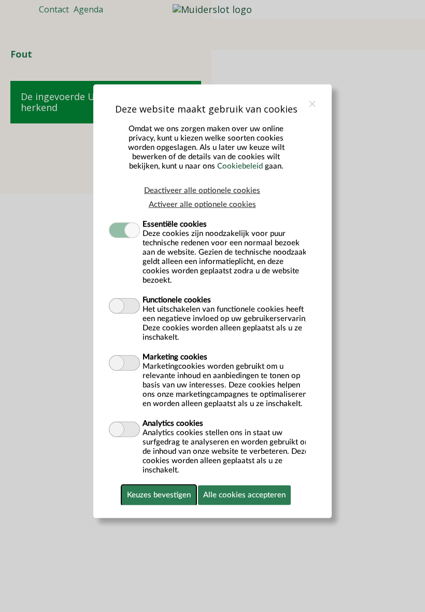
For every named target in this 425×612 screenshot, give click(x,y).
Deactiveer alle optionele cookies (202, 190)
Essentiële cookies (175, 224)
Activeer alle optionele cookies (202, 204)
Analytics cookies (173, 423)
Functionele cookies (177, 300)
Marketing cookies (175, 357)
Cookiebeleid (240, 166)
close (312, 104)
